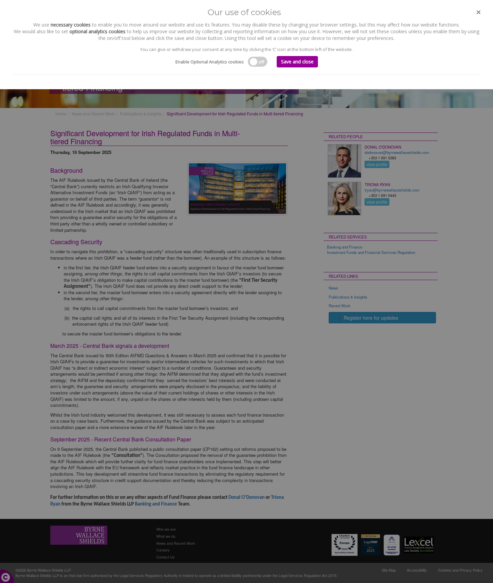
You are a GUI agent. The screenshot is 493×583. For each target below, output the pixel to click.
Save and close (297, 61)
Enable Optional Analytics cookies (209, 62)
